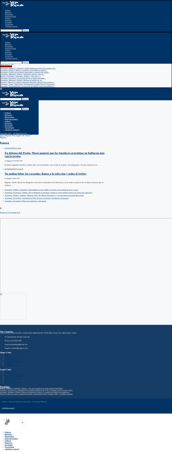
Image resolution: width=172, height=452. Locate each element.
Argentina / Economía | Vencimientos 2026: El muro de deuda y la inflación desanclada (37, 198)
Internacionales (10, 16)
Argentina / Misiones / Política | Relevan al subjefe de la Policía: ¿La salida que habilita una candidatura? (35, 392)
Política (7, 10)
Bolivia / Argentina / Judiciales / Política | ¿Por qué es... (20, 76)
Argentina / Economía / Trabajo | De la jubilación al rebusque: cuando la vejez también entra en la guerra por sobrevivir (48, 193)
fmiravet (9, 161)
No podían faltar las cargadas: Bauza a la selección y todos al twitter (45, 173)
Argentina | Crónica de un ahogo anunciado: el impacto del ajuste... (25, 72)
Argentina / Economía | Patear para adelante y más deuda (25, 201)
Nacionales (9, 14)
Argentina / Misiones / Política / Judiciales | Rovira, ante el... (22, 74)
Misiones (8, 12)
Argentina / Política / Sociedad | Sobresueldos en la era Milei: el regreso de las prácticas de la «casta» (41, 190)
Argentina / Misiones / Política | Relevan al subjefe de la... (21, 80)
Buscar (25, 30)
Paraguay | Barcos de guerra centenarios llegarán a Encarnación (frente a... (27, 82)
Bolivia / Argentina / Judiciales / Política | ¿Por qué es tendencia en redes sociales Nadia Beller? (31, 388)
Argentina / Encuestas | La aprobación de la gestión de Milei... (23, 78)
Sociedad (8, 22)
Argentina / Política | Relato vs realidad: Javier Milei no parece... (23, 70)
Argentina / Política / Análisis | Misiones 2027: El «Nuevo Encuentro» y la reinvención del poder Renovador (44, 195)
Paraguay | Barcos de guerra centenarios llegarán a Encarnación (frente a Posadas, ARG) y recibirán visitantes (36, 394)
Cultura (7, 18)
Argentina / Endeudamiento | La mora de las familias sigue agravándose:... (27, 86)
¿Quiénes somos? (11, 26)
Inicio (2, 136)
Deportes (8, 20)
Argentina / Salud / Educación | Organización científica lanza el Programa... (27, 84)
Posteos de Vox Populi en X (10, 212)
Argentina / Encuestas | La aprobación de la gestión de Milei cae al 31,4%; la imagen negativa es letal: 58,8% (36, 390)
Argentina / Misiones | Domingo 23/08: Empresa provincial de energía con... (28, 68)
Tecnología (9, 24)
